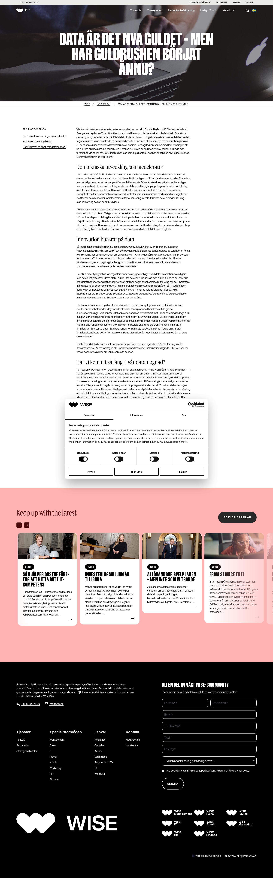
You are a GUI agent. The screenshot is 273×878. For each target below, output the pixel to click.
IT (51, 751)
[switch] (118, 459)
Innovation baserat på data (37, 141)
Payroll (53, 757)
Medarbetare (133, 740)
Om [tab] (184, 415)
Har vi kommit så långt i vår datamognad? (44, 147)
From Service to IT (165, 574)
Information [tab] (136, 415)
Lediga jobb (100, 757)
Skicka (173, 784)
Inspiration (221, 2)
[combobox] (165, 726)
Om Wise (250, 2)
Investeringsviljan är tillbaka (45, 577)
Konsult (20, 740)
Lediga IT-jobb (208, 10)
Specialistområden (198, 2)
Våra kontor (132, 745)
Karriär (236, 2)
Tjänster (23, 732)
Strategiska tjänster (26, 751)
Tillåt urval (136, 471)
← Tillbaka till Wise (28, 2)
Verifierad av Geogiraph (208, 856)
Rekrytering (22, 745)
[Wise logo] (26, 10)
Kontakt (227, 10)
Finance (54, 779)
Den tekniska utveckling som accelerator (44, 136)
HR (51, 774)
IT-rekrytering (154, 10)
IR (95, 768)
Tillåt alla (182, 471)
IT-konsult (135, 10)
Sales (53, 745)
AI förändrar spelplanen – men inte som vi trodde (109, 577)
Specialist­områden (66, 732)
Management (57, 740)
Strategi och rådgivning (181, 10)
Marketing (55, 768)
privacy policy (241, 770)
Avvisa (91, 471)
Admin (53, 762)
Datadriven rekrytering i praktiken (233, 577)
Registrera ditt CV (103, 762)
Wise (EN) (99, 774)
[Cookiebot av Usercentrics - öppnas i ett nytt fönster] (190, 404)
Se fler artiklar (237, 517)
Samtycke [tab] (89, 415)
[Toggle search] (247, 10)
